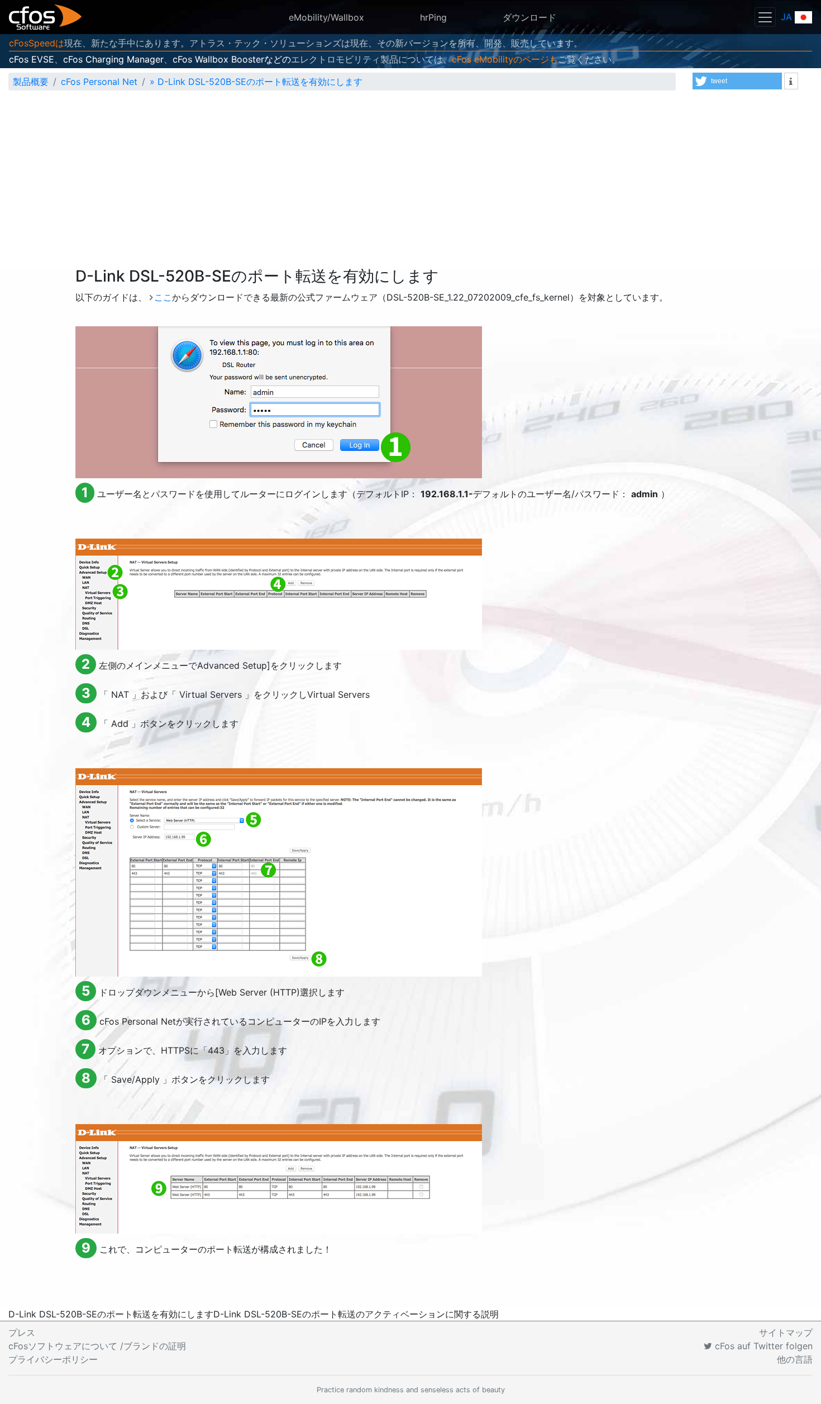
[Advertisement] (410, 183)
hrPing (433, 17)
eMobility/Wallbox (326, 17)
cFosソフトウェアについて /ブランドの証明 (97, 1345)
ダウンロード (529, 17)
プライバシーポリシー (53, 1359)
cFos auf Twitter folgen (762, 1345)
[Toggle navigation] (765, 17)
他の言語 (795, 1359)
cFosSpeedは (36, 43)
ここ (163, 297)
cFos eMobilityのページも (505, 59)
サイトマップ (786, 1332)
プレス (21, 1332)
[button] (737, 81)
